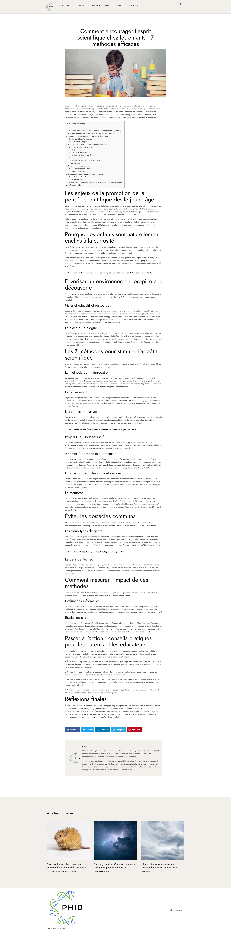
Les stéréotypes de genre (81, 168)
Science (119, 5)
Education (80, 5)
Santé (107, 5)
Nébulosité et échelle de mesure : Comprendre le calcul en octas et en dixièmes (159, 867)
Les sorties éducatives (79, 152)
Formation (95, 5)
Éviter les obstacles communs (79, 166)
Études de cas (77, 179)
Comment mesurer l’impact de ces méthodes (85, 174)
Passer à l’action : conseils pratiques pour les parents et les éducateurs (95, 182)
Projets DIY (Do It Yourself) (81, 155)
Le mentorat (76, 163)
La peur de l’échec (78, 171)
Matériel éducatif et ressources (82, 139)
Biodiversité (65, 5)
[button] (180, 4)
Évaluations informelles (80, 177)
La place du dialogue (79, 141)
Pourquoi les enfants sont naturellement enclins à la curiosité (91, 133)
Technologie (134, 5)
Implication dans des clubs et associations (86, 160)
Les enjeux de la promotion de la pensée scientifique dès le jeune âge (95, 130)
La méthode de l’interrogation (82, 147)
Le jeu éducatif (77, 150)
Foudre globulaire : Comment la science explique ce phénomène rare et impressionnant (114, 867)
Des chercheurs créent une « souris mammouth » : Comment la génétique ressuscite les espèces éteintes (66, 867)
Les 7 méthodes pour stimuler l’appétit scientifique (87, 144)
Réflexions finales (74, 185)
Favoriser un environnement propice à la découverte (88, 136)
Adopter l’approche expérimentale (84, 158)
